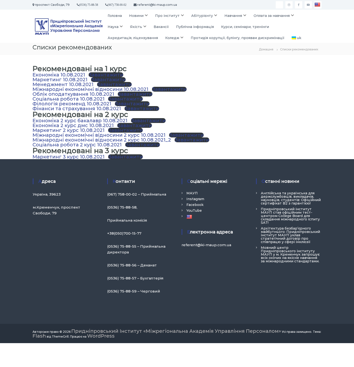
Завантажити (106, 74)
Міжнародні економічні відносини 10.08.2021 (90, 89)
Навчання (233, 16)
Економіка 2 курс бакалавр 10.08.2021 (80, 120)
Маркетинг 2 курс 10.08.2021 (69, 130)
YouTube (194, 210)
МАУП (192, 193)
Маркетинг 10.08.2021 (60, 79)
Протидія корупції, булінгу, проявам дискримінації (237, 38)
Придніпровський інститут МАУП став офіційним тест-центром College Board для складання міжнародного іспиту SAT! (290, 216)
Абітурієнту (202, 16)
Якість (136, 27)
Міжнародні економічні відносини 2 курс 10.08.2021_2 (102, 140)
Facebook (194, 205)
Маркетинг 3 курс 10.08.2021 (69, 157)
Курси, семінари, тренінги (245, 27)
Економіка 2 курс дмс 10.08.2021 (73, 125)
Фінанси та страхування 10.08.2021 (77, 108)
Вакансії (161, 27)
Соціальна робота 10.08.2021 (69, 99)
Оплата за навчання (272, 16)
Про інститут (167, 16)
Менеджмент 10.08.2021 (63, 84)
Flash (39, 336)
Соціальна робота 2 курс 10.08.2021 (77, 145)
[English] (317, 4)
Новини (136, 16)
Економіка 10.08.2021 (59, 75)
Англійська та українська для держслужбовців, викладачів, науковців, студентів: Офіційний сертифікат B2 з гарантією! (291, 198)
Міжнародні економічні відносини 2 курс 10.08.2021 (99, 135)
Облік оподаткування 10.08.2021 (73, 94)
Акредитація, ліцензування (133, 38)
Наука (113, 27)
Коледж (172, 38)
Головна (115, 16)
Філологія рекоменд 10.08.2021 (72, 104)
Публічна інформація (195, 27)
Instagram (195, 199)
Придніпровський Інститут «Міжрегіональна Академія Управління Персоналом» (176, 331)
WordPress (101, 336)
